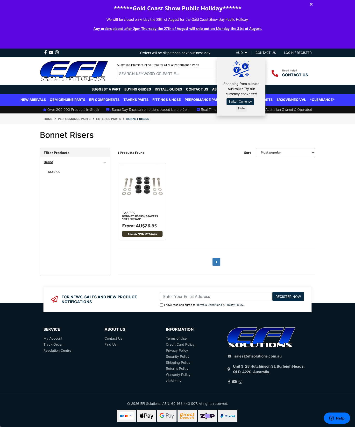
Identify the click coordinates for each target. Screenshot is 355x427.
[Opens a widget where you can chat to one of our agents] (337, 419)
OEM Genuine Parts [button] (67, 100)
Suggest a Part (106, 89)
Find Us (110, 344)
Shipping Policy (178, 362)
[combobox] (170, 73)
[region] (75, 212)
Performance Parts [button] (203, 100)
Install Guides (168, 89)
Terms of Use (176, 338)
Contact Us (197, 89)
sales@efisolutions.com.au (258, 356)
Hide (241, 108)
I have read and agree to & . (204, 305)
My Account (52, 338)
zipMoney (173, 380)
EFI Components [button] (104, 100)
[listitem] (75, 172)
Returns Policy (177, 368)
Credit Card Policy (180, 344)
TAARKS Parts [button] (136, 100)
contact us (266, 53)
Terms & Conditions (209, 305)
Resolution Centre (57, 350)
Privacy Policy (234, 305)
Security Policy (177, 356)
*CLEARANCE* (322, 100)
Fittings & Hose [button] (166, 100)
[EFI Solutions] (74, 70)
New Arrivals (33, 100)
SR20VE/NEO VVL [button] (291, 100)
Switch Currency (240, 101)
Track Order (53, 344)
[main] (216, 219)
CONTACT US (295, 74)
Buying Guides (137, 89)
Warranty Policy (178, 374)
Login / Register (298, 53)
